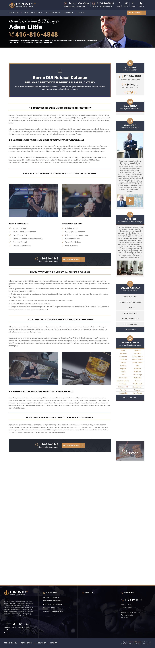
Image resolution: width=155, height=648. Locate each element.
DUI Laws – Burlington (52, 608)
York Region (137, 393)
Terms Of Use (26, 643)
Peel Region (123, 384)
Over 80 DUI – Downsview (52, 601)
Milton (123, 375)
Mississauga (137, 375)
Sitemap (53, 643)
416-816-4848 (36, 34)
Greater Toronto (137, 359)
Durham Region (137, 356)
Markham (137, 372)
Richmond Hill (123, 387)
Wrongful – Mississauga (52, 604)
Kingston (123, 369)
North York (137, 378)
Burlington (137, 353)
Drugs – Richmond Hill (52, 597)
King (137, 366)
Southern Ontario (123, 381)
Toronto (123, 390)
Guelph (123, 362)
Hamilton (123, 366)
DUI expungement (53, 430)
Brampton (123, 353)
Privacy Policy (10, 643)
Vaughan (137, 390)
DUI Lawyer (73, 89)
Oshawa (137, 381)
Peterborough (137, 384)
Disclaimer (41, 643)
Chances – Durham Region (53, 611)
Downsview (123, 356)
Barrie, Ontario (31, 398)
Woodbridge (123, 393)
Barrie (123, 350)
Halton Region (137, 362)
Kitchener (137, 369)
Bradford (137, 350)
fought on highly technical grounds (41, 329)
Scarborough (137, 387)
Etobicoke (123, 359)
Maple (123, 372)
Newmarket (123, 378)
